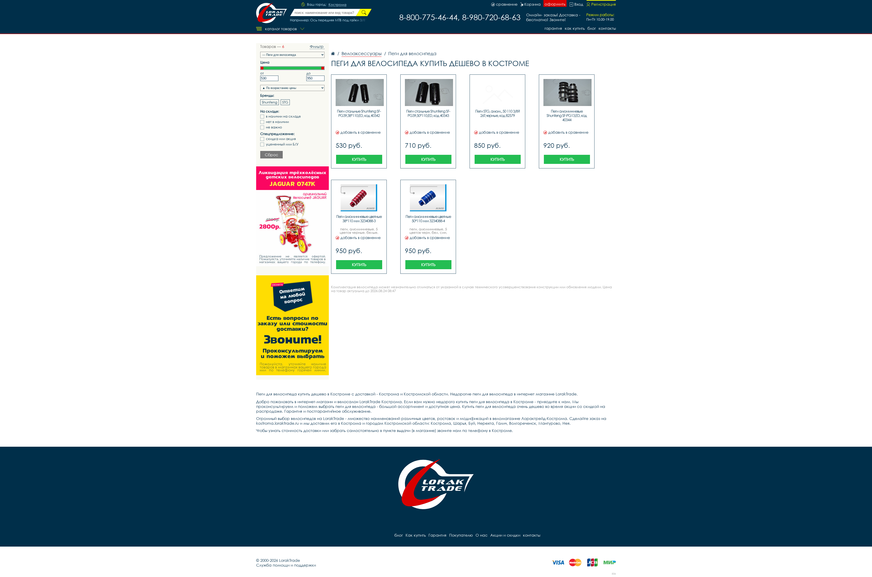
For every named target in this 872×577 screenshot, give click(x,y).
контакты (607, 28)
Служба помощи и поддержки (286, 565)
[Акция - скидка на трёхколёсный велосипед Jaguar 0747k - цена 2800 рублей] (292, 216)
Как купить (575, 28)
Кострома (337, 5)
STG (285, 102)
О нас (482, 535)
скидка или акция (281, 139)
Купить (359, 159)
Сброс (271, 154)
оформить (555, 4)
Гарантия (553, 28)
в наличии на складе (283, 116)
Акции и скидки (505, 535)
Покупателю (461, 535)
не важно (274, 127)
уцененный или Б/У (282, 144)
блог (591, 28)
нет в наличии (277, 121)
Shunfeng (269, 102)
